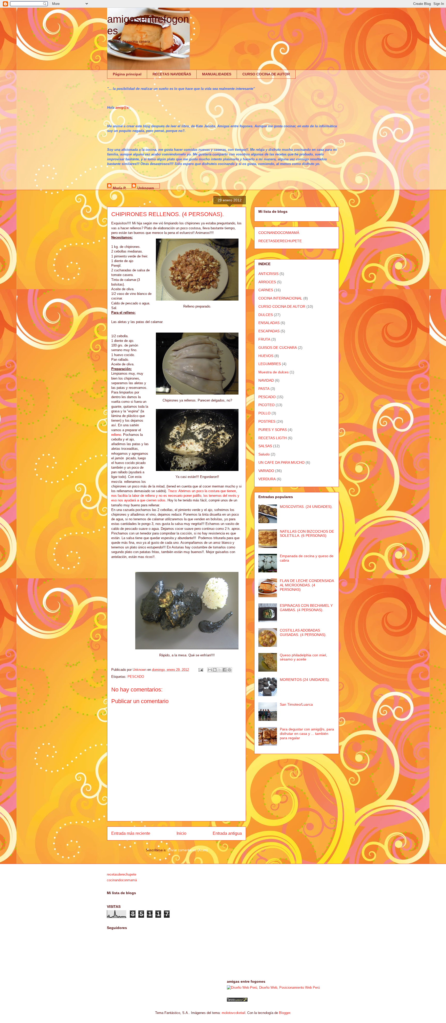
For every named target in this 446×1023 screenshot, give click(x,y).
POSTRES (266, 421)
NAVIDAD (266, 380)
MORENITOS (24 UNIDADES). (305, 680)
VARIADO (266, 471)
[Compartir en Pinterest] (229, 669)
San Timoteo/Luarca (296, 704)
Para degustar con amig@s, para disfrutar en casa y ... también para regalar (307, 733)
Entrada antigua (227, 833)
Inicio (181, 833)
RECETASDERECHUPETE (280, 241)
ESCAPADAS (269, 331)
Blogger (284, 1013)
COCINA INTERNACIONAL (280, 298)
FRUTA (264, 339)
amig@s (122, 107)
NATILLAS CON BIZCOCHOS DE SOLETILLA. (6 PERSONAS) (307, 533)
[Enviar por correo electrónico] (209, 669)
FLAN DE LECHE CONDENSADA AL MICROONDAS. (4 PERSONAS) (307, 585)
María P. (119, 187)
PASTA (263, 389)
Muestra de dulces (273, 372)
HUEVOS (265, 356)
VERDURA (267, 479)
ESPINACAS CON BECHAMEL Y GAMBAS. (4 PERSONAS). (306, 607)
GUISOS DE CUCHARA (277, 347)
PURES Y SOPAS (272, 430)
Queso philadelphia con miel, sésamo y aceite (303, 657)
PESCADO (136, 677)
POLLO (264, 413)
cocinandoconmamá (122, 880)
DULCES (265, 315)
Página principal (127, 74)
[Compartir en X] (219, 669)
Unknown (145, 187)
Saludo (264, 454)
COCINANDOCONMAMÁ (278, 233)
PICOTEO (266, 405)
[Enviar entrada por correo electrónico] (200, 670)
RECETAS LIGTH (272, 438)
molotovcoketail (233, 1013)
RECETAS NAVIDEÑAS (172, 74)
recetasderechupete (121, 874)
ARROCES (267, 282)
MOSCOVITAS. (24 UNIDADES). (306, 507)
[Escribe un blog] (214, 669)
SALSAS (265, 446)
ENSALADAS (269, 323)
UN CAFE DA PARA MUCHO (281, 462)
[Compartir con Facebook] (224, 669)
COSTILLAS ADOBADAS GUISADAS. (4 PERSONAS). (303, 632)
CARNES (265, 290)
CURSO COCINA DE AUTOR (266, 74)
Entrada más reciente (130, 833)
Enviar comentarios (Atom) (188, 850)
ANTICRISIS (268, 274)
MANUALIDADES (216, 74)
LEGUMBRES (269, 364)
